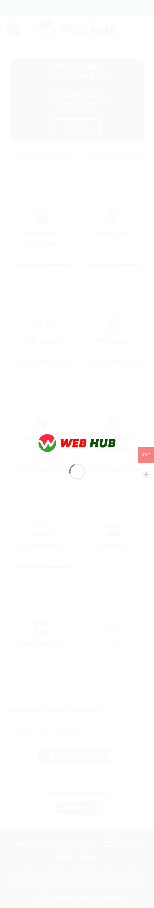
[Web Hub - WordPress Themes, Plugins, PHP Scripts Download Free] (77, 442)
